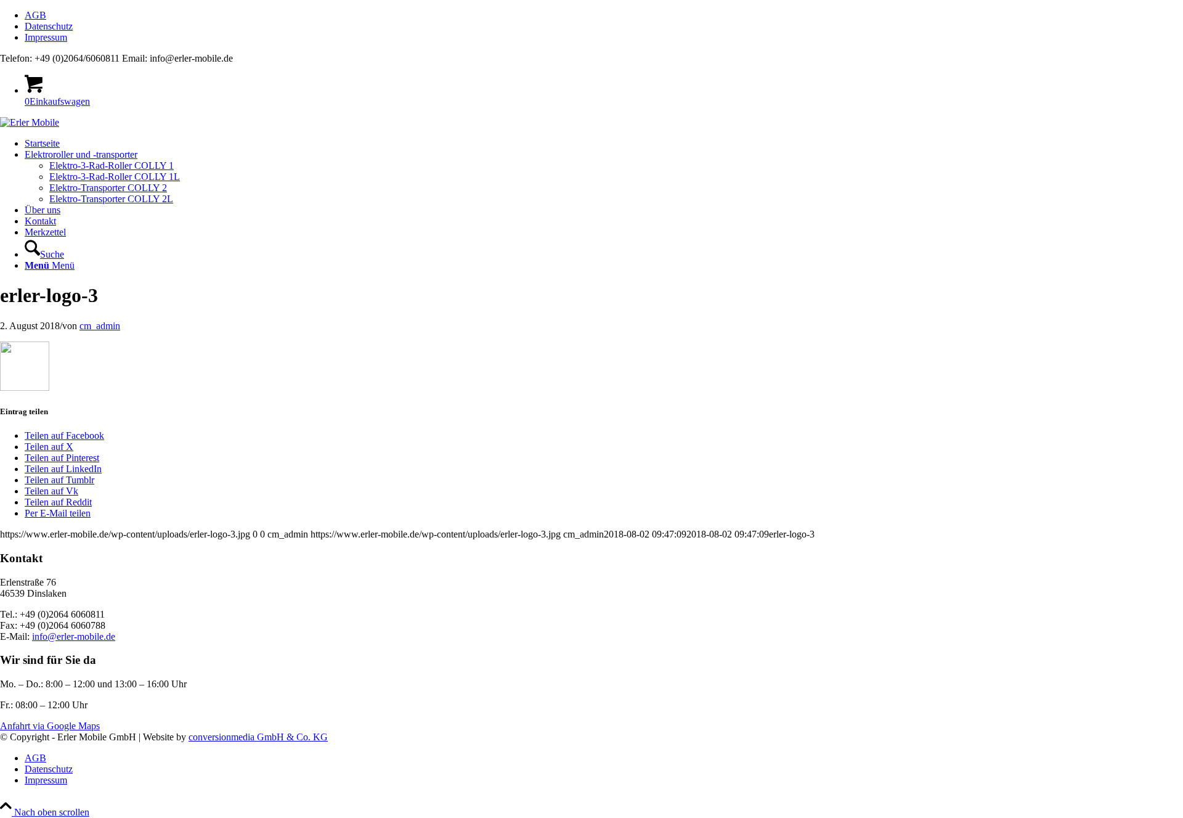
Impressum (46, 37)
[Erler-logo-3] (29, 122)
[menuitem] (604, 15)
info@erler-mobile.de (73, 636)
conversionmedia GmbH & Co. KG (258, 737)
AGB (35, 15)
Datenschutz (49, 26)
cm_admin (99, 326)
